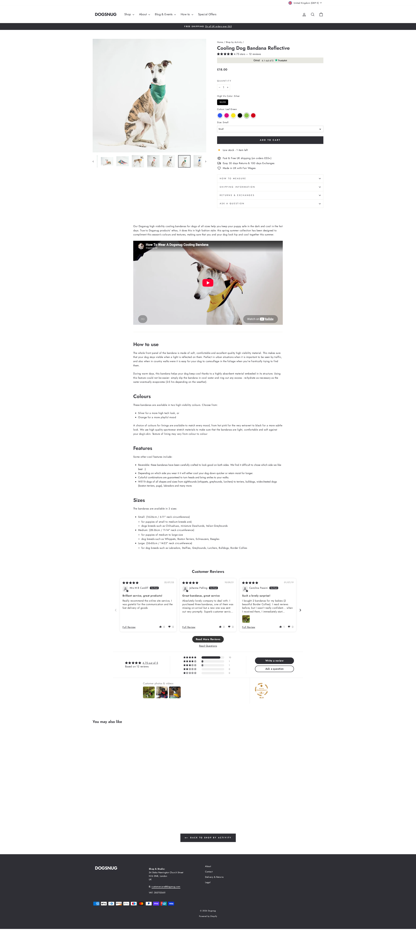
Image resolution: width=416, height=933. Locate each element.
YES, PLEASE (238, 475)
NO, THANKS (238, 488)
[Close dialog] (265, 425)
